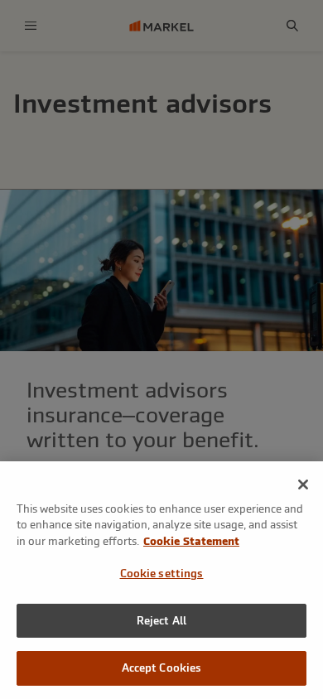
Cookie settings (162, 573)
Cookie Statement (191, 541)
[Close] (303, 484)
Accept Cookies (162, 668)
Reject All (161, 621)
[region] (161, 580)
